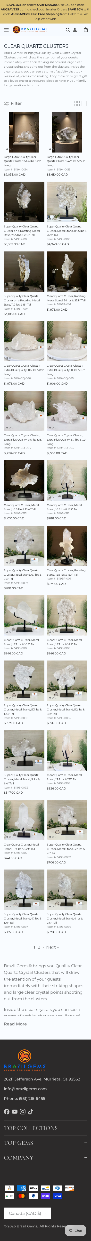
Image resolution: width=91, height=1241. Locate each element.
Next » (52, 947)
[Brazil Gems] (30, 30)
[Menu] (6, 29)
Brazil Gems (27, 1226)
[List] (84, 103)
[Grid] (77, 103)
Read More (15, 1024)
